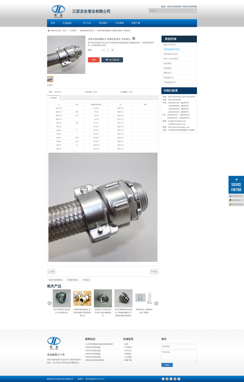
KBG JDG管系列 (171, 59)
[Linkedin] (171, 378)
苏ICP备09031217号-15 (94, 379)
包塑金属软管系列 (172, 49)
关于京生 (128, 351)
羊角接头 (86, 280)
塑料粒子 (168, 73)
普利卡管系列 (170, 45)
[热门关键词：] (194, 10)
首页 (126, 344)
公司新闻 (128, 357)
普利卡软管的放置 (93, 351)
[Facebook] (163, 378)
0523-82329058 (237, 204)
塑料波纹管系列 (171, 54)
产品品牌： (89, 92)
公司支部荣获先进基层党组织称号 (99, 344)
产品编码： (124, 92)
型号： (51, 92)
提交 (167, 365)
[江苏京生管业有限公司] (58, 11)
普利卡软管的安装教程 (95, 360)
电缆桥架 (168, 68)
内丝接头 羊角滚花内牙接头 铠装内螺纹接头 (84, 312)
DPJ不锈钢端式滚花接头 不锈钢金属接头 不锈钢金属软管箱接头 (105, 312)
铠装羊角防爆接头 (56, 280)
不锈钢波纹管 (170, 82)
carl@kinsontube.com (238, 196)
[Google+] (167, 378)
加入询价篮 (114, 60)
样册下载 (128, 360)
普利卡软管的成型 (93, 347)
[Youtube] (178, 378)
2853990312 (236, 200)
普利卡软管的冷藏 (93, 357)
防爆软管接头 (72, 280)
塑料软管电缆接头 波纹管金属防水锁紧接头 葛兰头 (64, 312)
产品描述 (53, 98)
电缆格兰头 (169, 78)
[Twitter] (175, 378)
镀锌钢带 (168, 63)
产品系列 (128, 347)
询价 (94, 60)
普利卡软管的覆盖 (93, 354)
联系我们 (128, 354)
